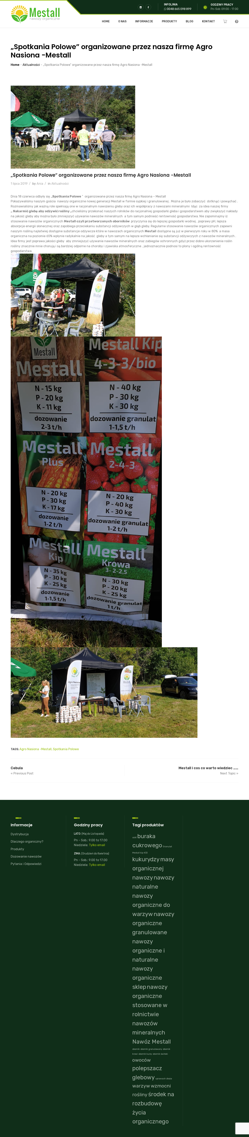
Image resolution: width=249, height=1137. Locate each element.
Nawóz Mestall (151, 1041)
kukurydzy (146, 859)
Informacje (144, 21)
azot (134, 837)
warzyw (141, 1086)
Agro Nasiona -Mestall (35, 749)
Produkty (169, 21)
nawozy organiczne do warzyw (151, 905)
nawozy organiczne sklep (147, 977)
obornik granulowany (151, 1049)
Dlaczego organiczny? (27, 841)
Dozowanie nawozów (26, 856)
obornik (136, 1049)
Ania (40, 183)
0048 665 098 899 (179, 9)
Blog (189, 21)
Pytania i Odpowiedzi (26, 864)
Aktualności (60, 183)
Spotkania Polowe (66, 749)
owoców (141, 1060)
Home (106, 21)
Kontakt (208, 21)
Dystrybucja (20, 834)
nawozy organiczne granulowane (153, 923)
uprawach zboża (163, 1078)
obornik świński (160, 1054)
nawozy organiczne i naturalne (148, 950)
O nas (122, 21)
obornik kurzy (145, 1054)
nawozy (142, 877)
